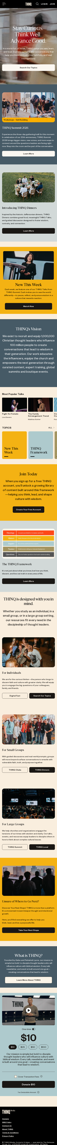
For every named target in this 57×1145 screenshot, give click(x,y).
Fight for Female (10, 414)
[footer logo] (8, 1112)
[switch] (33, 1029)
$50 (33, 1047)
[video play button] (28, 1010)
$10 (12, 1047)
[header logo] (28, 4)
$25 (23, 1047)
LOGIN (44, 4)
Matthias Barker (34, 419)
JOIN (52, 4)
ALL (50, 427)
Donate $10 (28, 1084)
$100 (43, 1047)
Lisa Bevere (7, 417)
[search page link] (37, 4)
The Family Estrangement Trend (38, 415)
